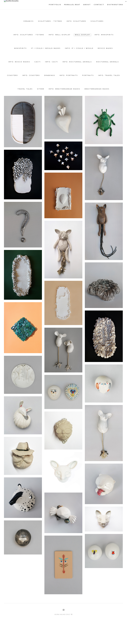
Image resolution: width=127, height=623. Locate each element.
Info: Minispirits (104, 35)
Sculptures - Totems (50, 21)
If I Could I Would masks (46, 48)
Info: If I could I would (79, 48)
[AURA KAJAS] (11, 1)
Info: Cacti (51, 62)
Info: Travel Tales (109, 75)
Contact (99, 4)
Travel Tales (25, 89)
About (87, 4)
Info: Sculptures (76, 21)
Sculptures (97, 21)
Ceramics (28, 21)
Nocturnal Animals (107, 62)
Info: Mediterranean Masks (64, 89)
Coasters (12, 75)
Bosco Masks (105, 48)
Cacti (37, 62)
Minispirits (20, 48)
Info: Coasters (31, 75)
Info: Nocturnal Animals (77, 62)
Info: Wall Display (59, 35)
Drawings (49, 75)
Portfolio (55, 4)
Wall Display (82, 35)
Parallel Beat (72, 4)
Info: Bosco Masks (19, 62)
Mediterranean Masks (97, 89)
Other (40, 89)
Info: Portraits (69, 75)
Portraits (88, 75)
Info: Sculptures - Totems (28, 35)
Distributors (115, 4)
